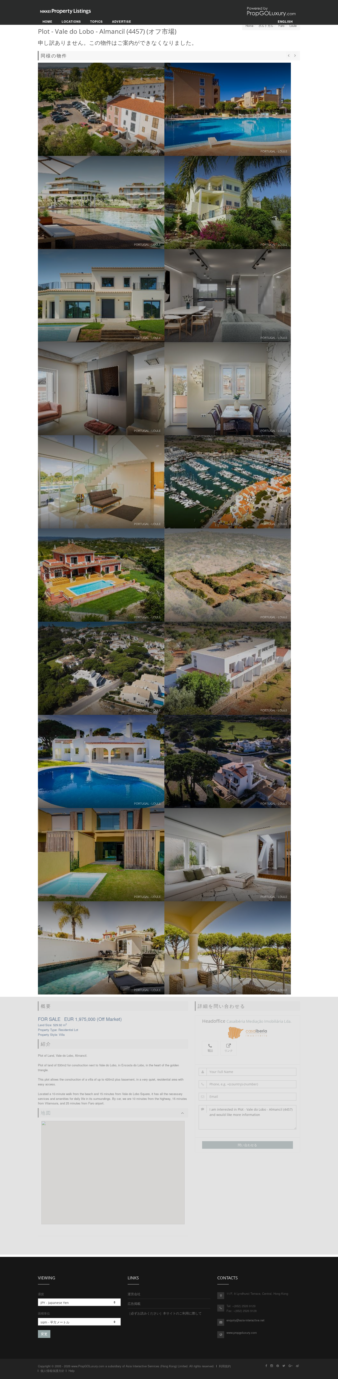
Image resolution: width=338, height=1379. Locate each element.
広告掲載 (134, 1303)
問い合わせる (247, 1145)
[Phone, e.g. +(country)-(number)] (248, 1084)
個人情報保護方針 (52, 1370)
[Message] (248, 1117)
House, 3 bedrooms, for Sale (227, 295)
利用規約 (225, 1366)
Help (71, 1370)
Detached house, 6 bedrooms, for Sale (227, 668)
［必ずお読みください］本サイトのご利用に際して (165, 1313)
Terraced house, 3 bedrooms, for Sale (101, 109)
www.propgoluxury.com (241, 1332)
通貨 (41, 1294)
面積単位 (44, 1313)
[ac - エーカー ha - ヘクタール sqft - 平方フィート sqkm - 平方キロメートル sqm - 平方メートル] (79, 1322)
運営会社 (134, 1294)
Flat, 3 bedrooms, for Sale (101, 202)
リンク (228, 1051)
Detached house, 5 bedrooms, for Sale (227, 202)
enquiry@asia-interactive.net (245, 1320)
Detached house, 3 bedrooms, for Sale (227, 761)
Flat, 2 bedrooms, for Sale (227, 109)
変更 (44, 1334)
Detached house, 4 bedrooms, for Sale (101, 295)
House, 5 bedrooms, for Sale (101, 947)
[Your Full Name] (248, 1072)
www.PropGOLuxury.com (87, 1366)
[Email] (248, 1097)
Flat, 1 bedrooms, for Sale (227, 481)
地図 (46, 1113)
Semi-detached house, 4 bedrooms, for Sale (227, 947)
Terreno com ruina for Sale (227, 575)
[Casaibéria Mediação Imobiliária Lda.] (247, 1033)
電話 (210, 1051)
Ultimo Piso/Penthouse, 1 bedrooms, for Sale (227, 388)
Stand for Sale (101, 668)
